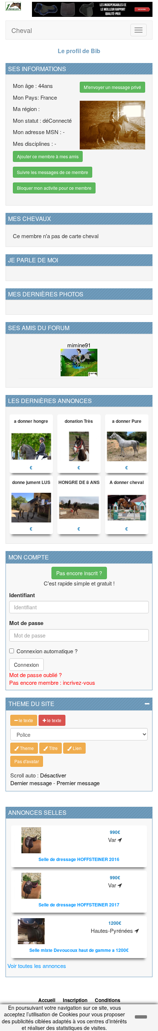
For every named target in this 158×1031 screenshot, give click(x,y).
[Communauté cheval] (13, 6)
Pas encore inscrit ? (79, 573)
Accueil (46, 1000)
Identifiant (22, 595)
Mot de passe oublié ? (35, 675)
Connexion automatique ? (47, 651)
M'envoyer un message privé (112, 87)
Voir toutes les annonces (36, 965)
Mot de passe (26, 623)
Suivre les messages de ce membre (52, 172)
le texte (25, 720)
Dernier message (31, 783)
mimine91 (79, 345)
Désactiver (53, 775)
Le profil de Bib (79, 51)
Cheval (21, 30)
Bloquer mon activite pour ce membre (54, 188)
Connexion (26, 664)
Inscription (75, 1000)
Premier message (78, 783)
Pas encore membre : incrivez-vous (52, 682)
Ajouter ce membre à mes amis (48, 156)
